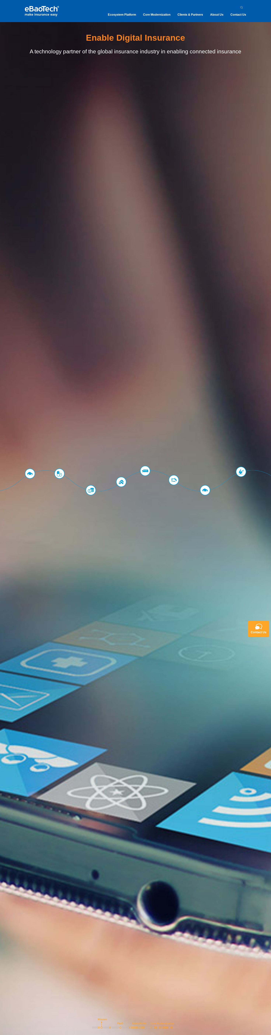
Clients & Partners (190, 14)
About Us (216, 14)
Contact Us (238, 14)
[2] (120, 1023)
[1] (101, 1023)
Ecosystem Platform (122, 14)
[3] (139, 1023)
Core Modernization (157, 14)
